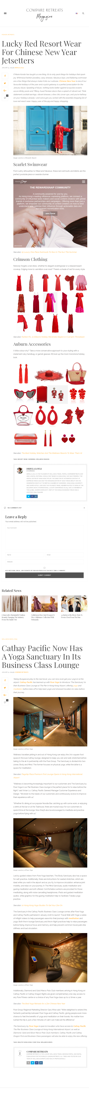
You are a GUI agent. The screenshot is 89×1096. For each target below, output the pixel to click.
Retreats (11, 34)
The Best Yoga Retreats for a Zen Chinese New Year (43, 1004)
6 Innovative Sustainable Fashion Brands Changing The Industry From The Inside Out (13, 617)
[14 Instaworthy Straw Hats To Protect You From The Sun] (74, 603)
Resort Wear (22, 459)
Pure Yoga (36, 1042)
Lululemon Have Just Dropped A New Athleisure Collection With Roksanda (43, 617)
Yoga (15, 639)
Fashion (4, 34)
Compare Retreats (21, 672)
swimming (31, 459)
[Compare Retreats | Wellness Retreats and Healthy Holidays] (44, 13)
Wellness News (7, 639)
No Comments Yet (15, 508)
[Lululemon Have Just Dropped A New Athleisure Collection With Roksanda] (44, 603)
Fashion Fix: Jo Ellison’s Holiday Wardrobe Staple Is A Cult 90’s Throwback (52, 337)
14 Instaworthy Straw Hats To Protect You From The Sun (72, 616)
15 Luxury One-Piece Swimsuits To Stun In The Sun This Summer (49, 252)
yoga (75, 686)
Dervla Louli (19, 68)
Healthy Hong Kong (25, 1042)
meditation (17, 689)
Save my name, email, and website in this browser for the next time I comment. (35, 570)
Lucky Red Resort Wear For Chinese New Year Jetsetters (41, 51)
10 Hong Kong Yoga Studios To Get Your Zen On (41, 905)
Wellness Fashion (42, 459)
